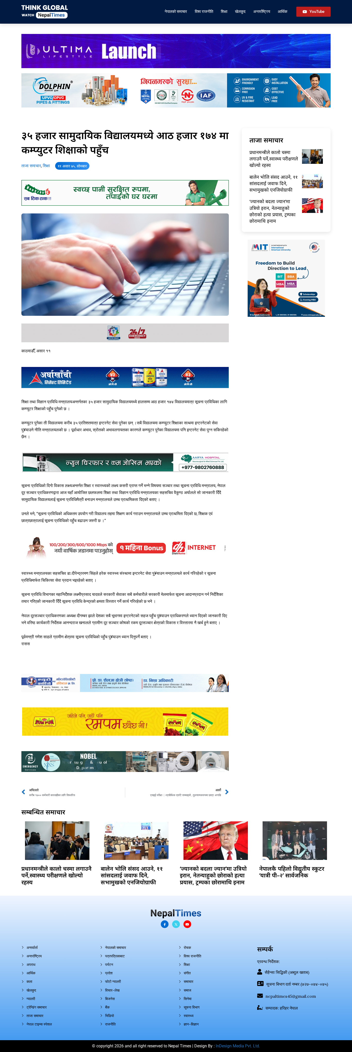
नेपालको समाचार (176, 11)
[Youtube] (187, 924)
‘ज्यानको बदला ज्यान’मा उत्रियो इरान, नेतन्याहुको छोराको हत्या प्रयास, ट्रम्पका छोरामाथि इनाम (272, 211)
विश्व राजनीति (204, 11)
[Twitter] (176, 924)
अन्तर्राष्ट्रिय (261, 11)
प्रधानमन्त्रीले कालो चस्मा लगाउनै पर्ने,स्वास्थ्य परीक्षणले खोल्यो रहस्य (273, 158)
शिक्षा (224, 11)
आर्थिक (282, 11)
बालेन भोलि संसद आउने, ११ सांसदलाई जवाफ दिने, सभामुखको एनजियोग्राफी (273, 183)
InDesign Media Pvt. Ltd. (238, 1046)
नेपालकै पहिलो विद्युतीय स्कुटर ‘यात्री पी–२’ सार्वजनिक (291, 872)
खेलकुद (240, 11)
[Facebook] (165, 924)
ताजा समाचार (31, 165)
